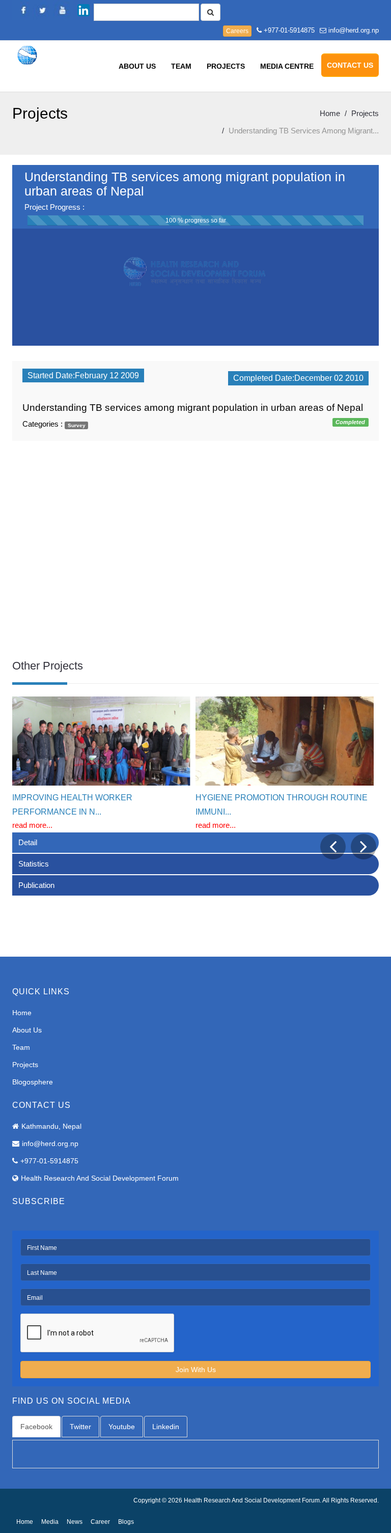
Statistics (33, 863)
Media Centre (287, 66)
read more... (32, 825)
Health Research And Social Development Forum (100, 1178)
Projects (226, 66)
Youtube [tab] (121, 1427)
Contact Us (350, 65)
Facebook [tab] (36, 1427)
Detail (27, 842)
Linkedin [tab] (165, 1427)
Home (330, 113)
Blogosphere (32, 1082)
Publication (36, 885)
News (74, 1521)
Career (100, 1521)
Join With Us (196, 1369)
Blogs (126, 1521)
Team (181, 66)
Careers (237, 31)
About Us (137, 66)
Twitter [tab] (80, 1427)
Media (50, 1521)
